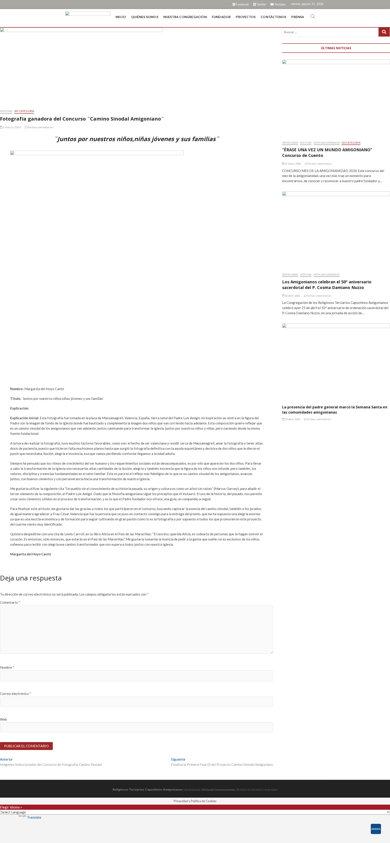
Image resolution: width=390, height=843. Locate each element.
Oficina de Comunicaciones (218, 789)
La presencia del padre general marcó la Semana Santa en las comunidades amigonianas (334, 410)
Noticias (6, 111)
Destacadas (290, 142)
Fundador (221, 17)
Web (3, 719)
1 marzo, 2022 (11, 127)
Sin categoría (24, 111)
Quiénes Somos (144, 17)
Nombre (7, 667)
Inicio (121, 17)
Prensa (297, 17)
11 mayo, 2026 (292, 163)
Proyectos (245, 17)
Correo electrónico (15, 694)
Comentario (10, 602)
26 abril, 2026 (292, 295)
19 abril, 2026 (292, 419)
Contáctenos (273, 17)
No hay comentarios (40, 127)
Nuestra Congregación (185, 17)
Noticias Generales (326, 142)
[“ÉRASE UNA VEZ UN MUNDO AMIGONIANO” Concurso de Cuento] (336, 98)
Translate (34, 817)
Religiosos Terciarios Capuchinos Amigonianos (148, 789)
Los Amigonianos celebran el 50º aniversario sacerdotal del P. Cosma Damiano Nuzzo (326, 284)
